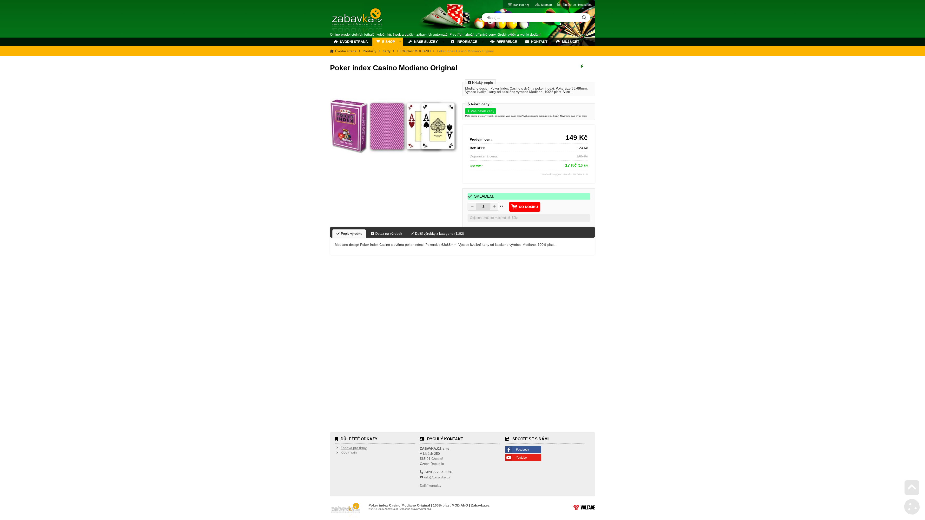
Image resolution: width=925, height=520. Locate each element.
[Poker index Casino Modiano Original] (394, 126)
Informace (466, 42)
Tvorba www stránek (584, 507)
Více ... (568, 92)
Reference (506, 42)
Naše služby (425, 42)
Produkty (369, 51)
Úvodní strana (357, 21)
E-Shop (387, 42)
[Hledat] (584, 17)
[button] (574, 4)
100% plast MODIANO (414, 51)
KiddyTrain (349, 452)
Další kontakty (430, 486)
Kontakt (538, 42)
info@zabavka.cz (437, 477)
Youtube (521, 457)
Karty (386, 51)
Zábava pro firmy (354, 448)
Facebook (522, 449)
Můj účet (569, 42)
